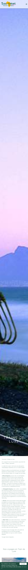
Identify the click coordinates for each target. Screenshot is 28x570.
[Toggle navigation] (26, 4)
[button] (26, 4)
